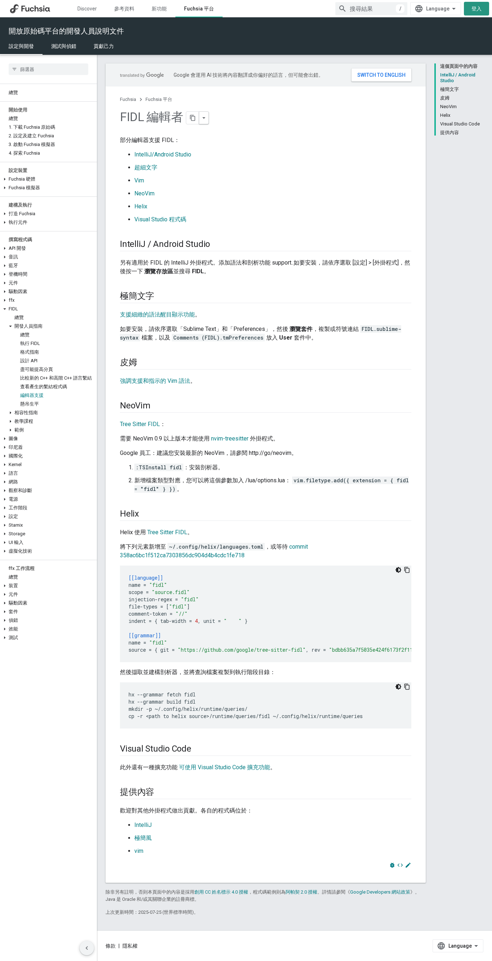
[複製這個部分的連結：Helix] (146, 514)
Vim (139, 180)
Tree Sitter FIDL (140, 424)
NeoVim (144, 193)
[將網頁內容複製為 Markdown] (192, 118)
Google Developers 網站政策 (380, 892)
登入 (476, 9)
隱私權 (130, 946)
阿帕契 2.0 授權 (301, 892)
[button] (48, 179)
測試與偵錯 (63, 46)
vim (138, 850)
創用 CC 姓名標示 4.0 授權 (221, 892)
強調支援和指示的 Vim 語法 (155, 380)
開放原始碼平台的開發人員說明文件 (66, 31)
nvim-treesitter (230, 438)
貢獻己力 (104, 46)
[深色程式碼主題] (398, 570)
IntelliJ (143, 824)
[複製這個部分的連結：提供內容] (161, 792)
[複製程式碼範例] (407, 570)
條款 (111, 946)
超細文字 (145, 167)
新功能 (159, 9)
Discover (87, 9)
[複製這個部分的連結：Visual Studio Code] (198, 749)
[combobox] (371, 8)
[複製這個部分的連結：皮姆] (144, 363)
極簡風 (143, 837)
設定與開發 (21, 46)
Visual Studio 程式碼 (160, 219)
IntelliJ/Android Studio (162, 154)
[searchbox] (48, 69)
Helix (140, 206)
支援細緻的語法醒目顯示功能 (157, 314)
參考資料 (124, 9)
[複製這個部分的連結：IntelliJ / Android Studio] (217, 244)
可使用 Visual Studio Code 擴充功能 (224, 767)
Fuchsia (128, 99)
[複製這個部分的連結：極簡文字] (161, 296)
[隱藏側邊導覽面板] (87, 948)
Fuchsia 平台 (199, 9)
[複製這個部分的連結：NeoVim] (158, 406)
